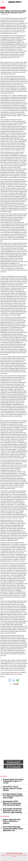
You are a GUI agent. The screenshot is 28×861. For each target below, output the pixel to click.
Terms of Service (12, 855)
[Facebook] (9, 680)
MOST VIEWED (3, 776)
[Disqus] (14, 704)
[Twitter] (13, 680)
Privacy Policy (19, 855)
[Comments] (17, 680)
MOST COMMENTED (4, 816)
